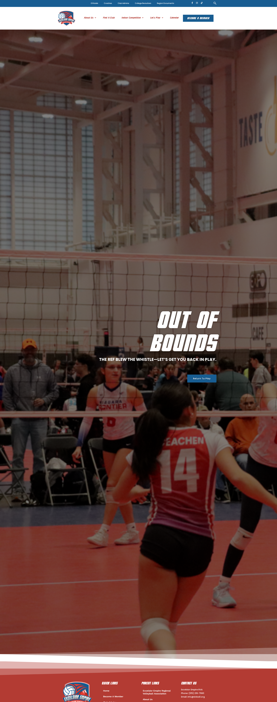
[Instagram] (197, 3)
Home (106, 690)
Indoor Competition (131, 17)
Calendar (174, 17)
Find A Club (109, 17)
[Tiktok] (202, 3)
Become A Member (198, 18)
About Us (88, 17)
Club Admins (123, 3)
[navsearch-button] (215, 3)
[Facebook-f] (192, 3)
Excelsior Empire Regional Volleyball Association (157, 692)
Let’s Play (155, 17)
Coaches (108, 3)
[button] (90, 18)
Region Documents (165, 3)
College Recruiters (143, 3)
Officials (94, 3)
